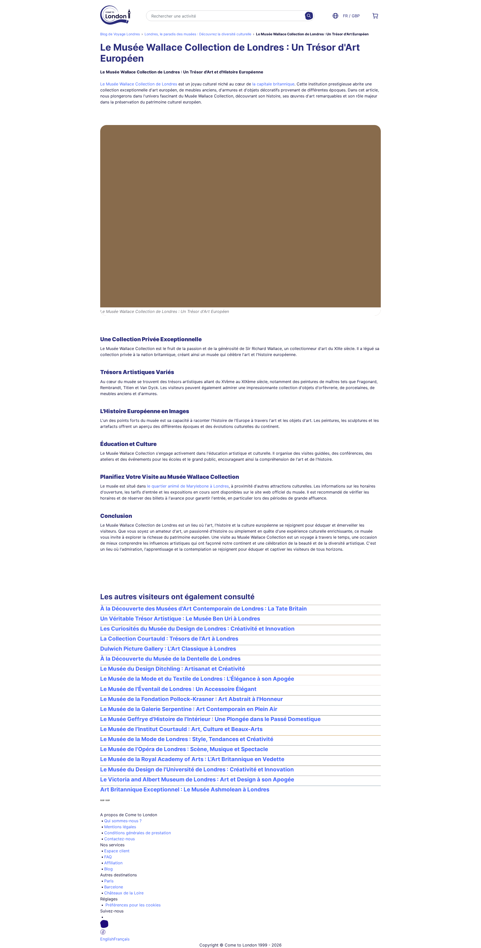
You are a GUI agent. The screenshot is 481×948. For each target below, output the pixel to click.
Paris (108, 880)
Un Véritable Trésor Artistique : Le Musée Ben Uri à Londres (180, 618)
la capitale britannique (273, 83)
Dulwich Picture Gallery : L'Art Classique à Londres (168, 648)
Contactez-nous (119, 838)
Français (122, 938)
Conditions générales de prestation (137, 832)
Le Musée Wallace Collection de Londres (138, 83)
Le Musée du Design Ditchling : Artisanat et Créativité (172, 668)
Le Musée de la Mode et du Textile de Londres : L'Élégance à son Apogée (197, 678)
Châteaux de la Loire (124, 892)
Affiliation (113, 862)
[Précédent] (102, 800)
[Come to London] (115, 16)
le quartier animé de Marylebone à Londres (188, 486)
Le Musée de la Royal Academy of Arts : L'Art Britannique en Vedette (192, 759)
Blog (108, 868)
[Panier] (375, 16)
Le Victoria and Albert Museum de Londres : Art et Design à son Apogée (197, 779)
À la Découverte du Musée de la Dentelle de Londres (170, 658)
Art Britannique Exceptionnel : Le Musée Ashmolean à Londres (184, 789)
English (107, 938)
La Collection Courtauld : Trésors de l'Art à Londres (169, 638)
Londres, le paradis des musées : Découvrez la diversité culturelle (198, 34)
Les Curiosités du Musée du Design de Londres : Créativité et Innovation (197, 628)
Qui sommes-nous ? (123, 820)
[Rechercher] (309, 16)
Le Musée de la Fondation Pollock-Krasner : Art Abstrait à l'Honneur (191, 699)
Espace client (117, 850)
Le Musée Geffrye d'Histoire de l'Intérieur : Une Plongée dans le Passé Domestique (210, 719)
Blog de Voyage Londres (120, 34)
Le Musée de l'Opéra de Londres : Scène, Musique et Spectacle (184, 749)
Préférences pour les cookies (133, 904)
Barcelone (113, 886)
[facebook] (242, 928)
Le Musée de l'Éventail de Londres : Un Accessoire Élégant (178, 689)
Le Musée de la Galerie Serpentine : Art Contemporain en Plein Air (188, 709)
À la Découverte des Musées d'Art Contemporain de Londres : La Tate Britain (203, 608)
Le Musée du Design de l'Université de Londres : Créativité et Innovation (197, 769)
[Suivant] (107, 800)
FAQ (108, 856)
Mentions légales (120, 826)
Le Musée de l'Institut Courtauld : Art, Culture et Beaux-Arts (181, 729)
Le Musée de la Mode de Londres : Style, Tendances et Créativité (186, 739)
